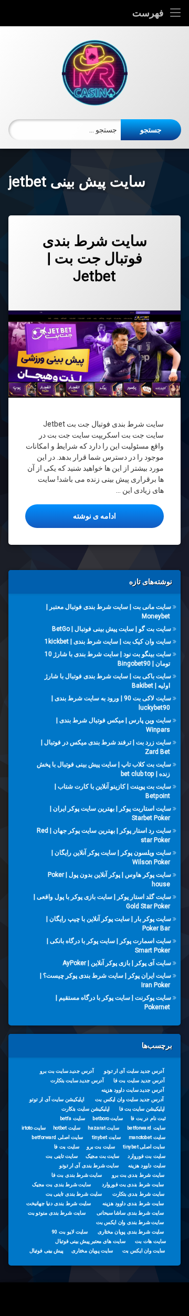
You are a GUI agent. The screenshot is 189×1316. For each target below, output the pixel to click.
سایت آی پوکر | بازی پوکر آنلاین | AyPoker (116, 963)
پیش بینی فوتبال (46, 1251)
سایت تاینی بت (61, 1156)
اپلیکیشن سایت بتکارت (85, 1109)
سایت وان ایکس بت (143, 1251)
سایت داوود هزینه (146, 1166)
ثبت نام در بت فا (148, 1118)
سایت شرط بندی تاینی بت (74, 1194)
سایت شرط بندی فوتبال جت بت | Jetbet (95, 258)
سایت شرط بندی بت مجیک (61, 1185)
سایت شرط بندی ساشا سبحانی (130, 1213)
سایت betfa (73, 1118)
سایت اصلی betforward (57, 1137)
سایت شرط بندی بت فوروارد (133, 1185)
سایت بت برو (101, 1147)
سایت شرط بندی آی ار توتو (89, 1166)
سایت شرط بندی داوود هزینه (133, 1203)
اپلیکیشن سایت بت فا (142, 1109)
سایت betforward (146, 1128)
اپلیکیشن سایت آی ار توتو (56, 1099)
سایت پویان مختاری (92, 1251)
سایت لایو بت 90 (70, 1232)
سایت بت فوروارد (146, 1156)
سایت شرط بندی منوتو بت (57, 1213)
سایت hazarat (103, 1128)
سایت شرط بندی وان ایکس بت (130, 1222)
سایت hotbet (66, 1128)
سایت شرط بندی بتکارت (138, 1194)
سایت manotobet (147, 1137)
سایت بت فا (67, 1147)
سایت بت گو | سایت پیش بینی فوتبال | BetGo (111, 629)
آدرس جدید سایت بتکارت (77, 1080)
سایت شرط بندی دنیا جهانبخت (58, 1203)
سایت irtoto (34, 1128)
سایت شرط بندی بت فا (76, 1175)
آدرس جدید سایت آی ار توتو (134, 1071)
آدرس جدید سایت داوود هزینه (132, 1090)
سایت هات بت (150, 1241)
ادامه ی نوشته (70, 515)
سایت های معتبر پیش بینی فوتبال (90, 1241)
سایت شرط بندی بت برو (138, 1175)
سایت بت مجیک (103, 1156)
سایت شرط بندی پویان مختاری (131, 1232)
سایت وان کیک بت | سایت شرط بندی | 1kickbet (108, 641)
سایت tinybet (106, 1137)
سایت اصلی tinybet (144, 1147)
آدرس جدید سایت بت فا (138, 1080)
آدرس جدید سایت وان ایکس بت (129, 1099)
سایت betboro (107, 1118)
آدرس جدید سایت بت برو (67, 1071)
